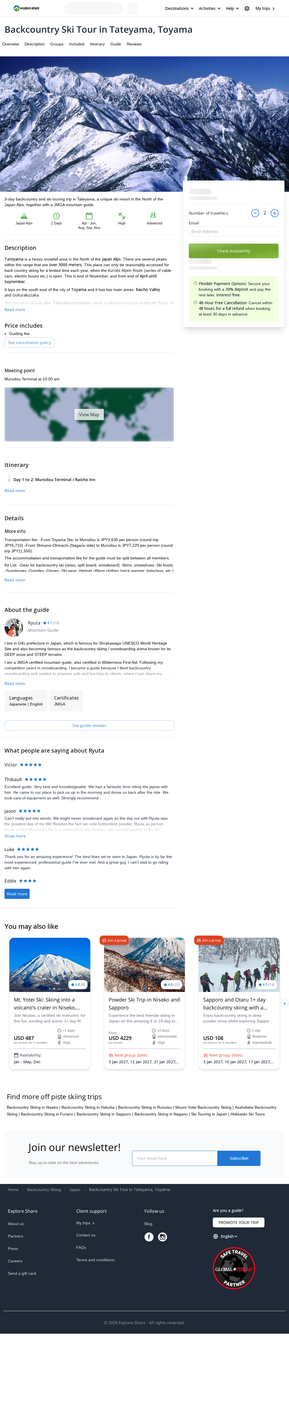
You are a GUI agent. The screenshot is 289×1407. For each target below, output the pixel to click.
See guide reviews (89, 725)
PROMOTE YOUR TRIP (238, 1222)
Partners (15, 1236)
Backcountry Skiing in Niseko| (33, 1107)
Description (35, 44)
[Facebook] (149, 1236)
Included (76, 44)
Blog (148, 1223)
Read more (15, 309)
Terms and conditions (95, 1260)
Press (13, 1248)
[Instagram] (162, 1236)
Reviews (134, 44)
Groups (57, 44)
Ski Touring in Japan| (210, 1114)
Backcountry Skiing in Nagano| (162, 1114)
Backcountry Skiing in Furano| (48, 1114)
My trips (262, 8)
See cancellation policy (29, 342)
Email (194, 223)
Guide (115, 44)
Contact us (85, 1235)
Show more (15, 836)
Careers (15, 1261)
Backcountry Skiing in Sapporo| (104, 1114)
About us (16, 1223)
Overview (10, 44)
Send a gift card (22, 1273)
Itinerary (97, 44)
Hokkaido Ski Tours (248, 1114)
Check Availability (233, 250)
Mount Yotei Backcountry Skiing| (204, 1107)
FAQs (81, 1247)
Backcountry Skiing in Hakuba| (89, 1107)
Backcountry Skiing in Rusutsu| (146, 1107)
